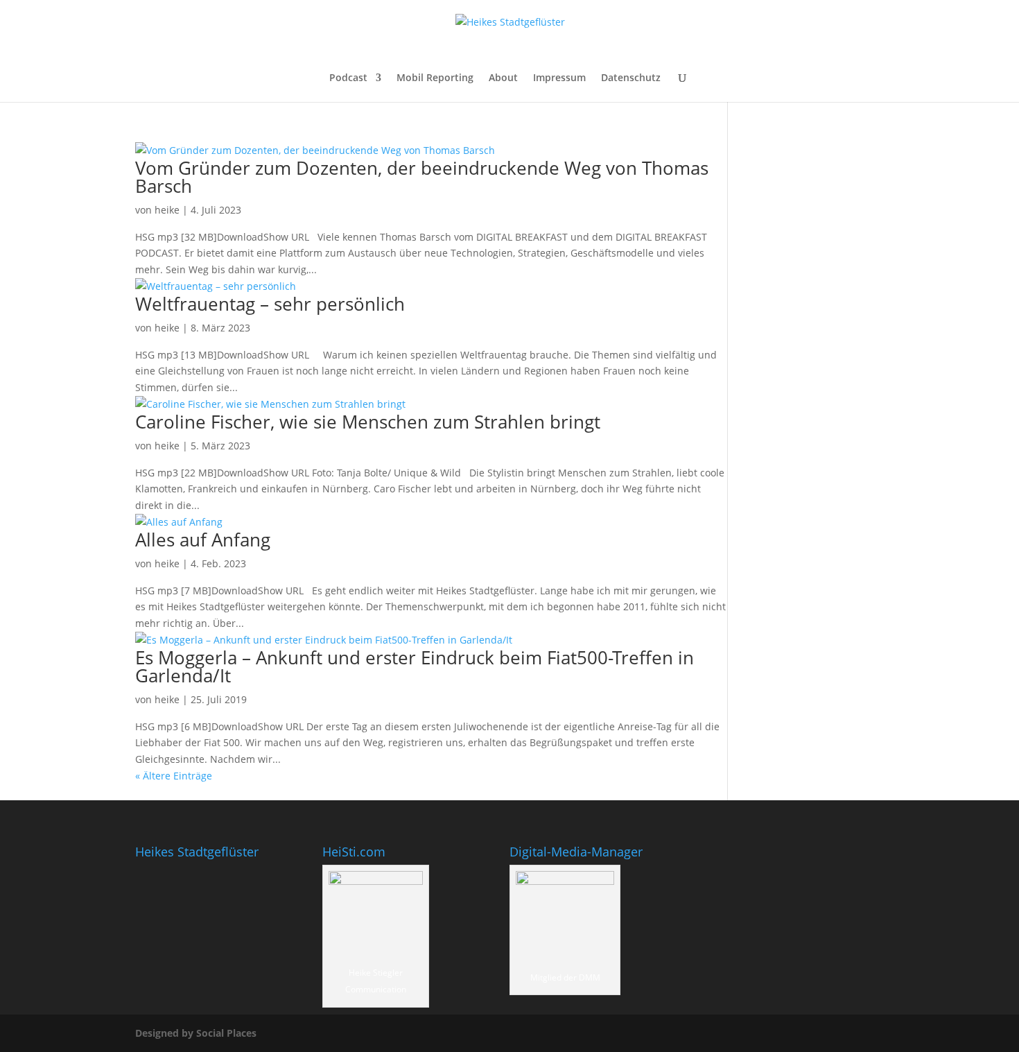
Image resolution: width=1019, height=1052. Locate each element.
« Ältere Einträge (173, 775)
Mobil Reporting (435, 78)
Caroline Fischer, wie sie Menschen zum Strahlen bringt (367, 421)
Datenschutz (631, 78)
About (503, 78)
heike (167, 209)
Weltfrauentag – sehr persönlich (270, 303)
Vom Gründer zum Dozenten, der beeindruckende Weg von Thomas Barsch (421, 176)
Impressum (559, 78)
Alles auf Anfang (202, 539)
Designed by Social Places (195, 1033)
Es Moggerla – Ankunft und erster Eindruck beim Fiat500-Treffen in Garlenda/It (414, 666)
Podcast (348, 78)
